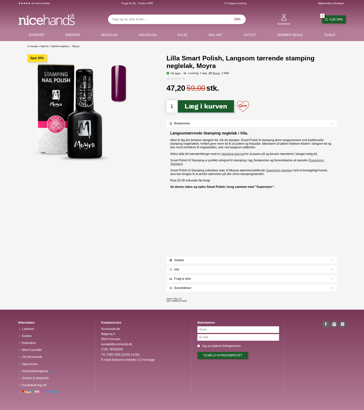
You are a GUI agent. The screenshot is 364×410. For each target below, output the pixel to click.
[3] (177, 78)
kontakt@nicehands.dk (116, 344)
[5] (184, 78)
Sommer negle (290, 35)
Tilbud (329, 35)
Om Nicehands (32, 356)
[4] (181, 78)
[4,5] (183, 78)
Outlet (250, 35)
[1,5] (171, 78)
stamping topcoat (232, 153)
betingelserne (231, 346)
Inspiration (29, 342)
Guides (27, 335)
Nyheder (36, 35)
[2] (173, 78)
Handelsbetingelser (35, 371)
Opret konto (30, 364)
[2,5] (175, 78)
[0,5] (167, 78)
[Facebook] (325, 324)
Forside (34, 46)
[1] (169, 78)
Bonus (216, 73)
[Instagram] (334, 324)
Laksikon (28, 328)
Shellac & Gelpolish (35, 378)
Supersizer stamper (279, 170)
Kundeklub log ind (34, 385)
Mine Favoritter (32, 349)
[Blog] (342, 324)
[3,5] (179, 78)
